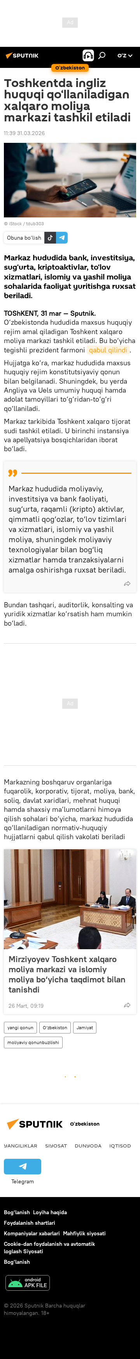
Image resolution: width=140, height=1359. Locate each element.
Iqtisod (120, 1145)
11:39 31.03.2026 (24, 133)
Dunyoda (88, 1145)
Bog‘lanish (17, 1212)
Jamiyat (85, 1027)
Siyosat (56, 1145)
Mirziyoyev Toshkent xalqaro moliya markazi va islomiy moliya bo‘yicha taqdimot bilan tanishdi (67, 974)
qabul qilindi (108, 349)
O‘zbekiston (55, 1027)
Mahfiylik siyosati (84, 1233)
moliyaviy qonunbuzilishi (33, 1042)
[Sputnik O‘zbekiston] (23, 58)
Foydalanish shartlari (29, 1222)
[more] (127, 583)
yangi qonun (20, 1027)
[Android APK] (27, 1284)
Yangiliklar (20, 1145)
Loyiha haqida (50, 1212)
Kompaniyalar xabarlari (32, 1233)
